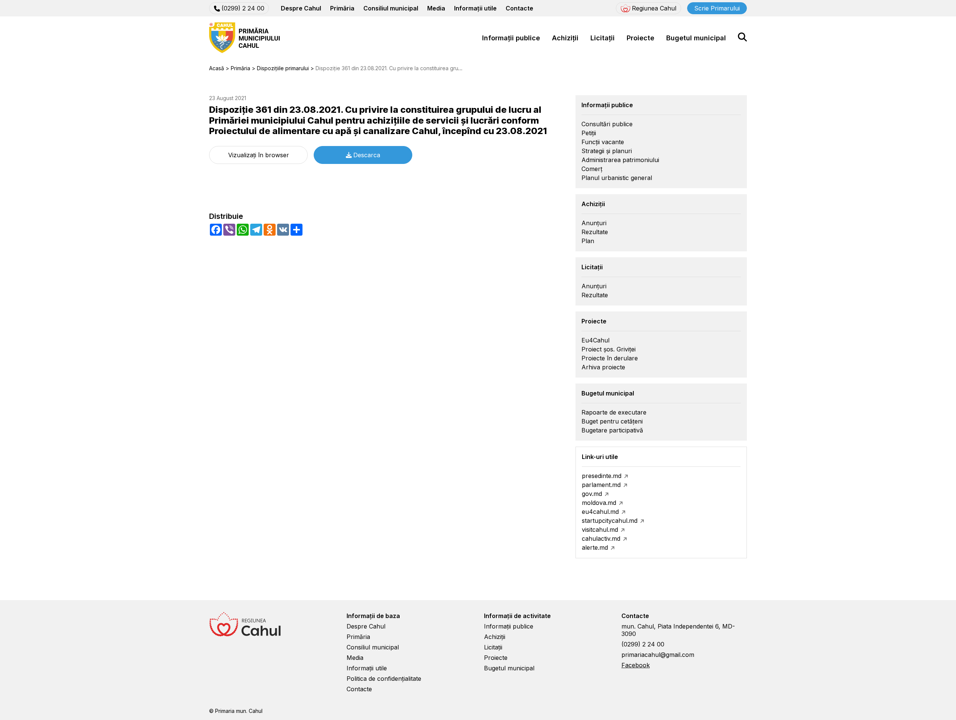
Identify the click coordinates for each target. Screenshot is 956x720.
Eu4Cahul (595, 340)
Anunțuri (593, 223)
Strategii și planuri (606, 151)
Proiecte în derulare (609, 358)
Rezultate (594, 232)
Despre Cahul (301, 8)
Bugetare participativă (612, 430)
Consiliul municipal (390, 8)
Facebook (635, 665)
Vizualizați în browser (258, 155)
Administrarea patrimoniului (620, 160)
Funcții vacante (602, 142)
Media (436, 8)
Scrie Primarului (717, 8)
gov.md (592, 493)
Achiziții (565, 38)
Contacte (519, 8)
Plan (587, 241)
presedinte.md (601, 476)
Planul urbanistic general (616, 177)
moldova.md (599, 502)
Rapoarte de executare (613, 412)
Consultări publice (607, 124)
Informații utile (475, 8)
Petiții (588, 133)
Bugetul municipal (696, 38)
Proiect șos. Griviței (608, 349)
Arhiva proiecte (603, 367)
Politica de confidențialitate (384, 678)
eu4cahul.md (600, 511)
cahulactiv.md (601, 538)
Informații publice (511, 38)
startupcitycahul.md (609, 520)
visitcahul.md (600, 529)
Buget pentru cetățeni (612, 421)
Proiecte (640, 38)
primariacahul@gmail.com (657, 654)
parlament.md (601, 484)
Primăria (342, 8)
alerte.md (595, 547)
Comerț (591, 169)
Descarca (366, 155)
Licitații (602, 38)
